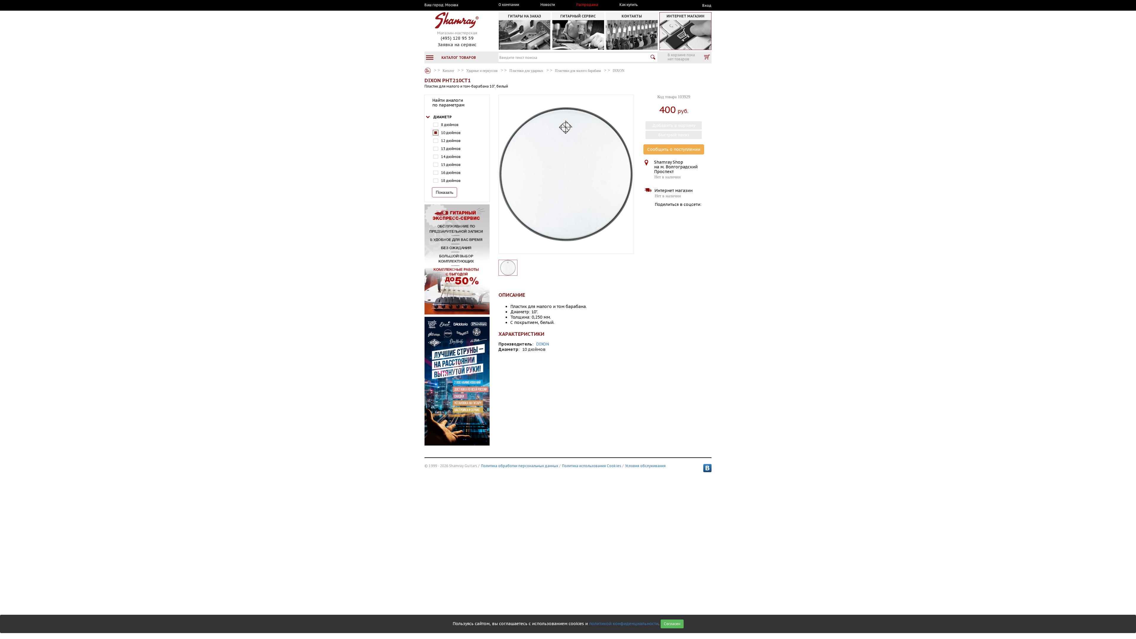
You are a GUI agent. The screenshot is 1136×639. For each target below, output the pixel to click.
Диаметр (442, 117)
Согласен (672, 624)
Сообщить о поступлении (673, 149)
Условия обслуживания (645, 466)
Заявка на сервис (457, 44)
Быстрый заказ (673, 135)
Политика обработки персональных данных (519, 466)
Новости (547, 5)
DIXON (542, 344)
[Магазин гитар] (428, 71)
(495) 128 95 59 (457, 38)
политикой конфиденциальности (624, 623)
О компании (508, 5)
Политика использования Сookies (591, 466)
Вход (706, 5)
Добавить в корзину (673, 125)
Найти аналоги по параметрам (448, 103)
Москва (451, 5)
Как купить (628, 5)
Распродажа (587, 5)
